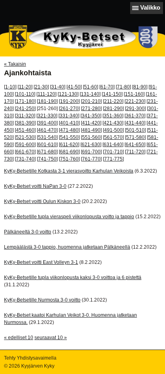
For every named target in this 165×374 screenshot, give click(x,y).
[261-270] (69, 108)
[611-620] (69, 144)
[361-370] (135, 116)
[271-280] (91, 108)
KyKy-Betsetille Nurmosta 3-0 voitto (42, 300)
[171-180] (25, 101)
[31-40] (57, 87)
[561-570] (113, 137)
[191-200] (69, 101)
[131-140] (90, 94)
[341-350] (90, 116)
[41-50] (74, 87)
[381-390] (25, 123)
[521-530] (25, 137)
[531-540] (47, 137)
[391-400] (47, 123)
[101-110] (25, 94)
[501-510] (135, 130)
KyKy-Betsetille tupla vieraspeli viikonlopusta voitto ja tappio (69, 216)
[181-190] (47, 101)
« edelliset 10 (18, 337)
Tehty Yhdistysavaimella (30, 358)
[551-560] (91, 137)
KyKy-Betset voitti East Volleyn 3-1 (41, 262)
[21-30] (41, 87)
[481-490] (91, 130)
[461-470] (47, 130)
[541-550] (69, 137)
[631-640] (113, 144)
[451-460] (25, 130)
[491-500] (113, 130)
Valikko (150, 7)
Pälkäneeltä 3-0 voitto (27, 232)
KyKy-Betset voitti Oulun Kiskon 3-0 (42, 201)
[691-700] (91, 152)
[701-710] (113, 152)
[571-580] (135, 137)
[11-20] (25, 87)
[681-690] (69, 152)
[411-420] (91, 123)
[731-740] (25, 159)
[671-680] (47, 152)
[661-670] (25, 152)
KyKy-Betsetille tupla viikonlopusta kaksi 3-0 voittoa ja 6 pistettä (72, 277)
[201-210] (91, 101)
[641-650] (135, 144)
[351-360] (113, 116)
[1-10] (10, 87)
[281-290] (113, 108)
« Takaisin (15, 64)
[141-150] (112, 94)
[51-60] (90, 87)
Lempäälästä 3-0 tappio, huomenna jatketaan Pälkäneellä (67, 247)
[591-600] (25, 144)
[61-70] (107, 87)
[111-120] (46, 94)
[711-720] (135, 152)
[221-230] (135, 101)
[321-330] (46, 116)
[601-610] (47, 144)
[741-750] (47, 159)
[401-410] (69, 123)
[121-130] (68, 94)
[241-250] (25, 108)
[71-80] (123, 87)
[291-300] (135, 108)
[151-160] (134, 94)
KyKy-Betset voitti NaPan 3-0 (35, 186)
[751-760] (69, 159)
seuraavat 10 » (50, 337)
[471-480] (69, 130)
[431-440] (135, 123)
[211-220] (113, 101)
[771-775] (113, 159)
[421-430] (113, 123)
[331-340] (68, 116)
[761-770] (91, 159)
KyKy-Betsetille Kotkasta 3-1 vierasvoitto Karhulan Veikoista (68, 171)
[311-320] (25, 116)
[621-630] (90, 144)
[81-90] (139, 87)
